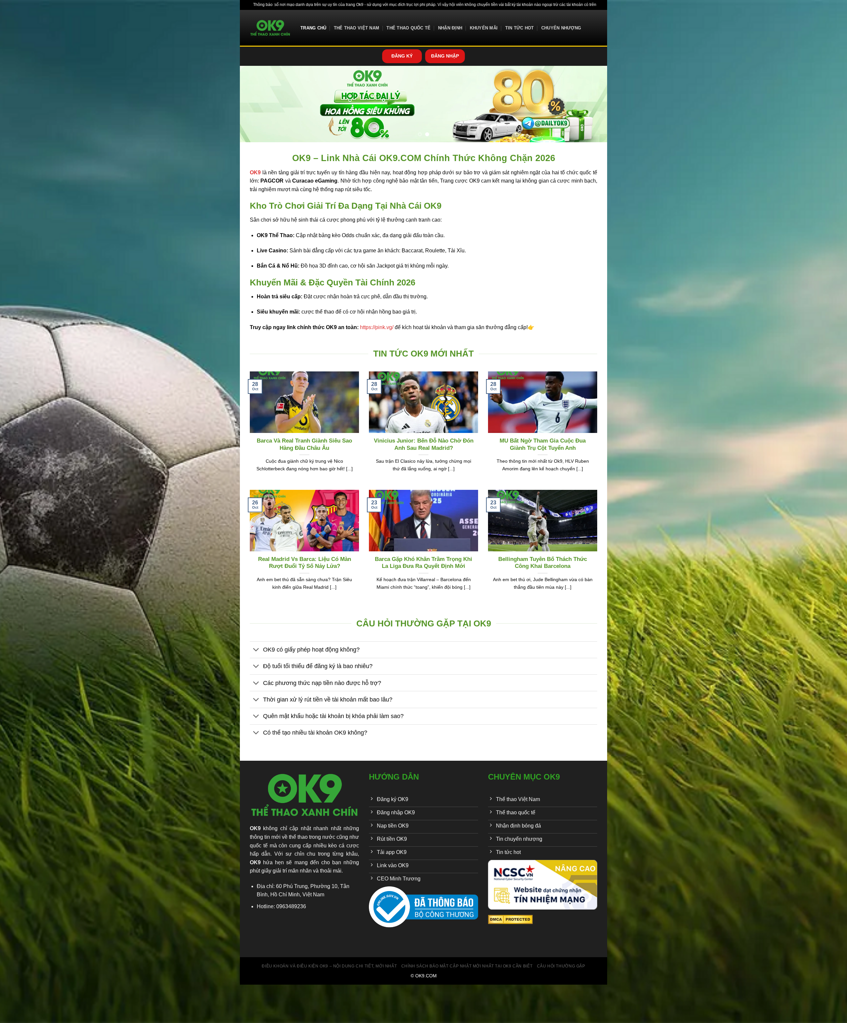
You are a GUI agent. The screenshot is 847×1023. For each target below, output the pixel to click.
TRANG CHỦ (313, 27)
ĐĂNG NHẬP (445, 56)
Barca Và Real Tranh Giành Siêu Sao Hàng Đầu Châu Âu (304, 444)
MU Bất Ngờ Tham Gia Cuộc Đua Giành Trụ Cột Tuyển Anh (543, 444)
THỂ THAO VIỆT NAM (356, 27)
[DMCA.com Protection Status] (510, 919)
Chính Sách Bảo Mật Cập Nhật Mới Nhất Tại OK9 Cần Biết (466, 966)
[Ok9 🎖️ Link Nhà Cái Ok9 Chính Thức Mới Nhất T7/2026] (270, 28)
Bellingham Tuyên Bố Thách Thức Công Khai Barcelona (542, 563)
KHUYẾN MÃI (484, 27)
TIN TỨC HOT (519, 27)
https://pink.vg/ (376, 327)
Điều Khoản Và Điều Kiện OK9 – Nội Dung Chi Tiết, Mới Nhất (329, 966)
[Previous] (255, 103)
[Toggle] (256, 650)
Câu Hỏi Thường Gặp (561, 966)
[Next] (592, 103)
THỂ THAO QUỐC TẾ (408, 27)
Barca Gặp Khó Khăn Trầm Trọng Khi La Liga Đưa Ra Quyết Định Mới (423, 563)
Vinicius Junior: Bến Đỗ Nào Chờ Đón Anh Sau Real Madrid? (423, 444)
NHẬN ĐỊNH (450, 27)
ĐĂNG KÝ (402, 56)
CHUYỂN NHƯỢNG (561, 27)
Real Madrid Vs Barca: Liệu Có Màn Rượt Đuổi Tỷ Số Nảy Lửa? (304, 563)
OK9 (255, 828)
